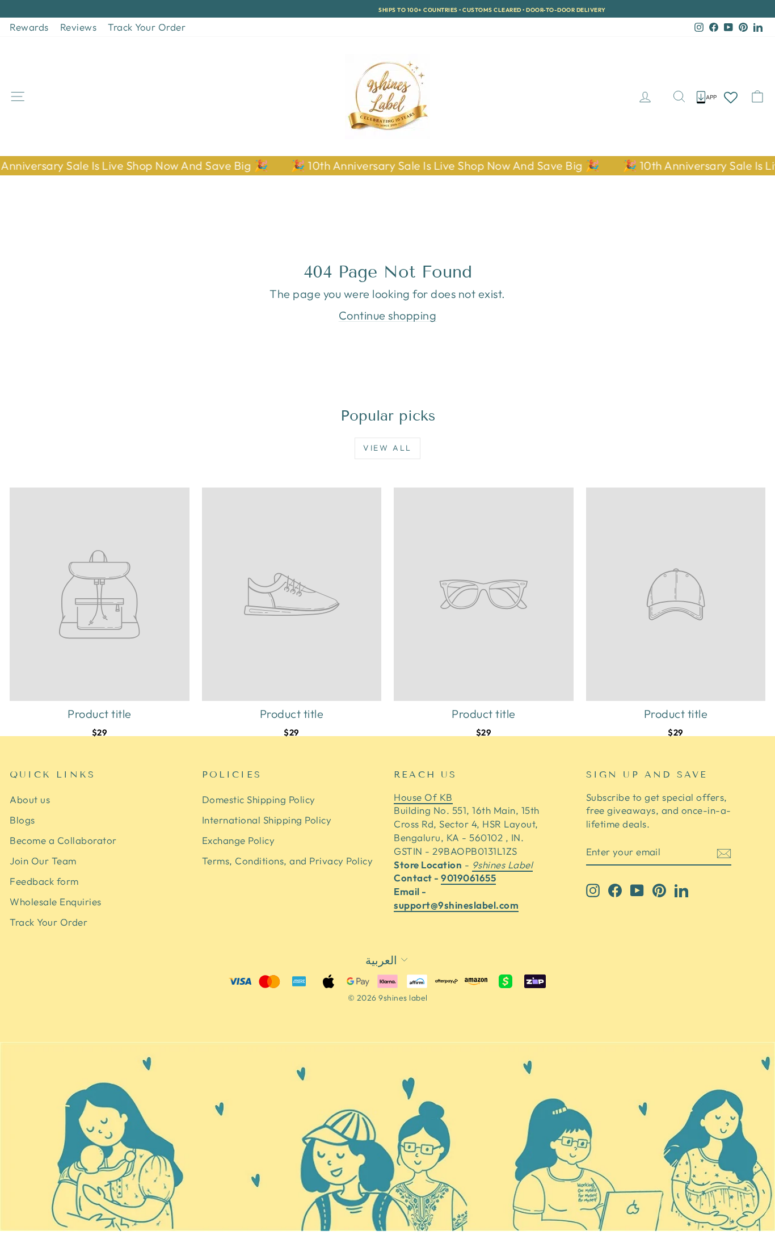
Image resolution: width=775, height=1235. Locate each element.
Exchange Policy (238, 840)
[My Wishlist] (731, 97)
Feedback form (44, 881)
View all (387, 448)
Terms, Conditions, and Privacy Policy (287, 861)
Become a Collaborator (63, 840)
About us (30, 799)
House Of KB (423, 797)
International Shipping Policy (267, 820)
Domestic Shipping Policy (258, 799)
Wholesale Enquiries (56, 902)
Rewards (29, 27)
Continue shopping (388, 315)
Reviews (78, 27)
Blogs (22, 820)
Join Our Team (43, 861)
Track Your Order (147, 27)
